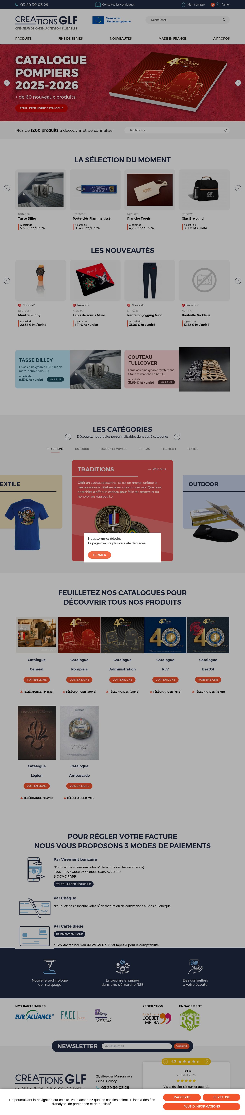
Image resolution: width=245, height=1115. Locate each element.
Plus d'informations (202, 1106)
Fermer (99, 555)
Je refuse (221, 1097)
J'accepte (182, 1097)
